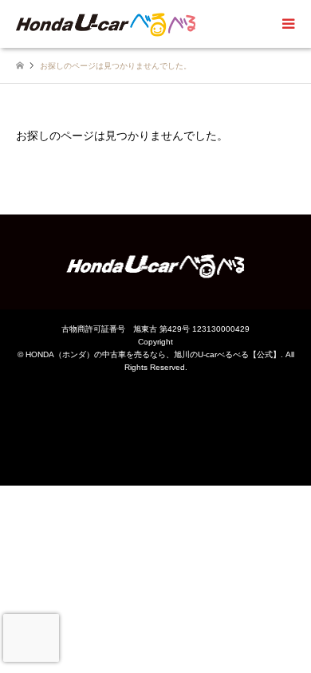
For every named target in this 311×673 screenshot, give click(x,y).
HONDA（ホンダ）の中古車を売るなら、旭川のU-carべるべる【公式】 (153, 354)
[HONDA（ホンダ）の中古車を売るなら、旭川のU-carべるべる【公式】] (105, 24)
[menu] (287, 24)
